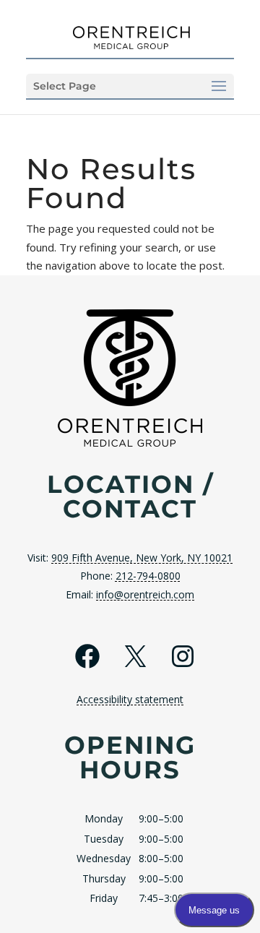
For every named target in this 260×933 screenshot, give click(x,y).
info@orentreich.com (145, 594)
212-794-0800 (148, 575)
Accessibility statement (130, 699)
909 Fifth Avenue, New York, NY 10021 (142, 557)
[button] (130, 86)
